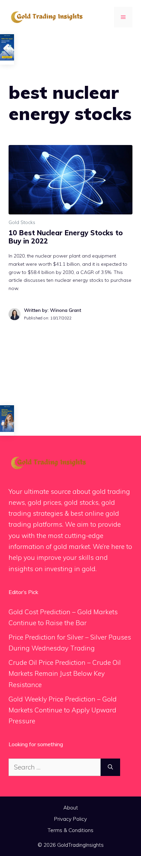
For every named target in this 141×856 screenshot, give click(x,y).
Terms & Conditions (70, 830)
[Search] (110, 767)
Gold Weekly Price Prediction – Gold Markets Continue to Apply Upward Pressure (63, 710)
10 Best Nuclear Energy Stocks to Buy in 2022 (66, 236)
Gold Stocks (22, 222)
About (70, 807)
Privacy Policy (70, 819)
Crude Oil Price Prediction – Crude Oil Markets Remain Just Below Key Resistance (65, 673)
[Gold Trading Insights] (46, 16)
